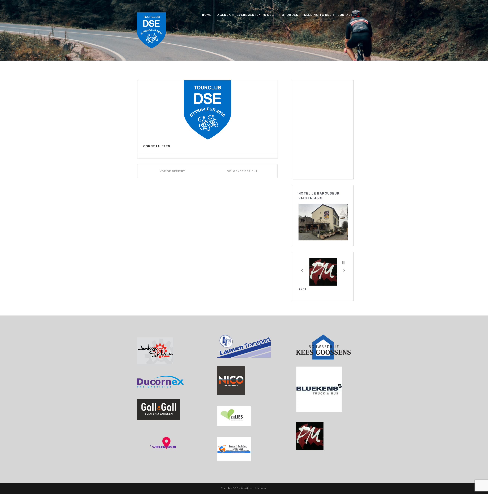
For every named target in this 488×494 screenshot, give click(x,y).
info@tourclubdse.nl (254, 488)
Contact (345, 14)
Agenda (224, 14)
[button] (302, 270)
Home (207, 14)
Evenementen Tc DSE (255, 14)
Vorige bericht (172, 171)
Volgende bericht (242, 171)
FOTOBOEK (289, 14)
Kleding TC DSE (318, 14)
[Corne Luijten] (207, 109)
